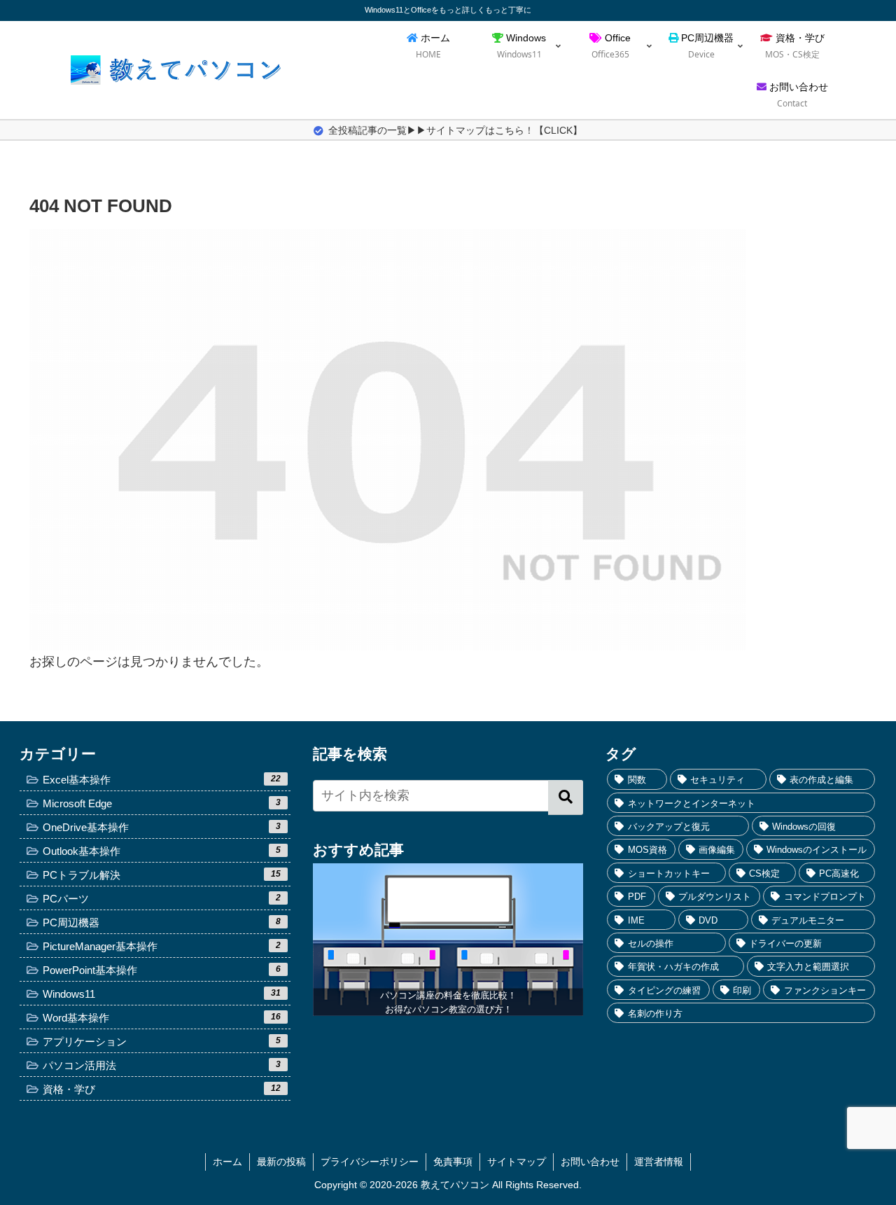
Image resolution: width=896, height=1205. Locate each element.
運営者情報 (658, 1161)
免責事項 (452, 1161)
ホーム (227, 1161)
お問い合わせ (590, 1161)
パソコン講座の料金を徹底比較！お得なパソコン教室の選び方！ (448, 1002)
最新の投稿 (281, 1161)
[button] (565, 797)
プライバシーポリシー (370, 1161)
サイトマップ (516, 1161)
